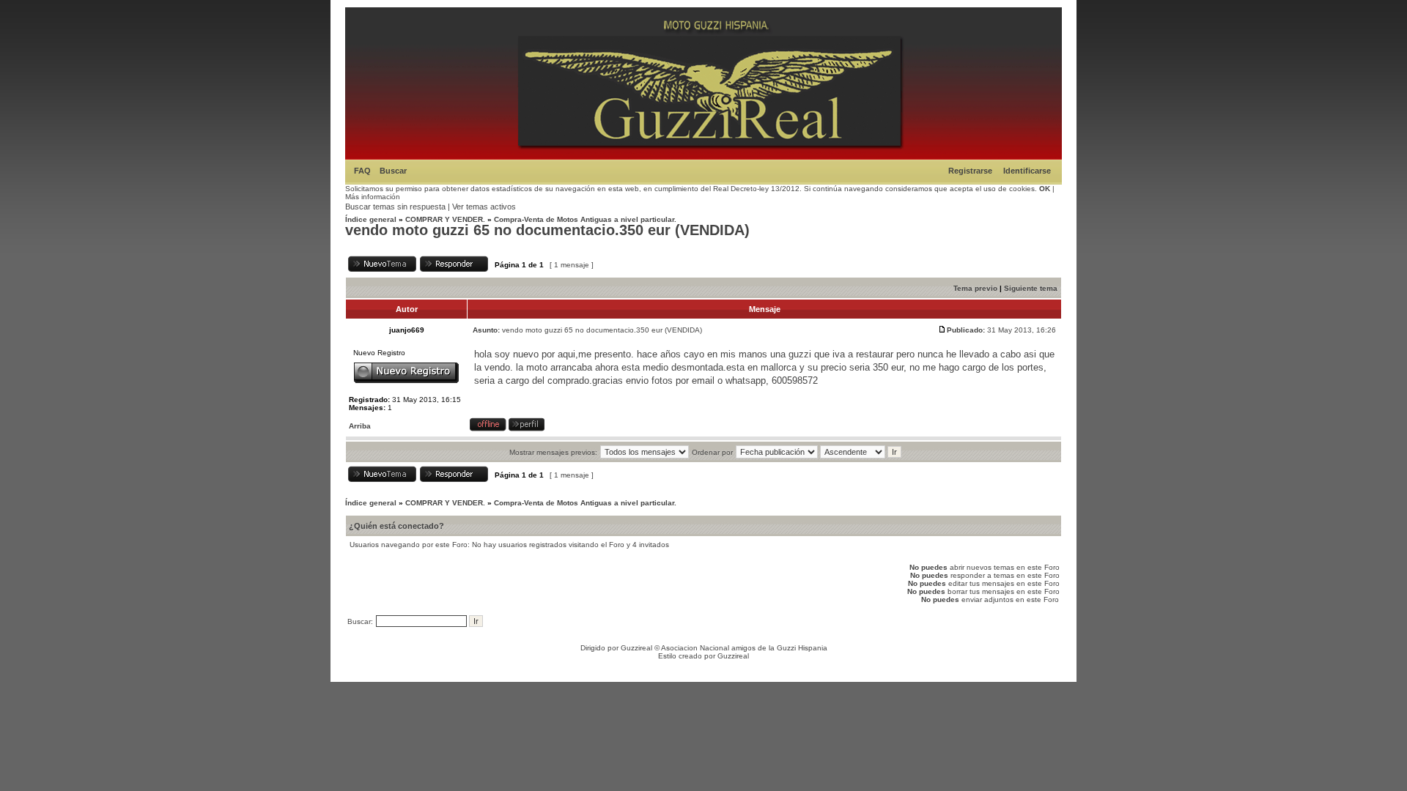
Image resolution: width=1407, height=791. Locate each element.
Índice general (370, 219)
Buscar (393, 170)
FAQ (362, 170)
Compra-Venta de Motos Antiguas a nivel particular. (585, 219)
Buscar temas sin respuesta (395, 206)
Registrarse (970, 170)
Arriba (360, 426)
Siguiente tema (1030, 288)
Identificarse (1027, 170)
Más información (372, 197)
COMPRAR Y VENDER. (445, 219)
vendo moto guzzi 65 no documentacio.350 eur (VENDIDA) (547, 230)
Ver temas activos (484, 206)
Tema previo (975, 288)
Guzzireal (636, 648)
